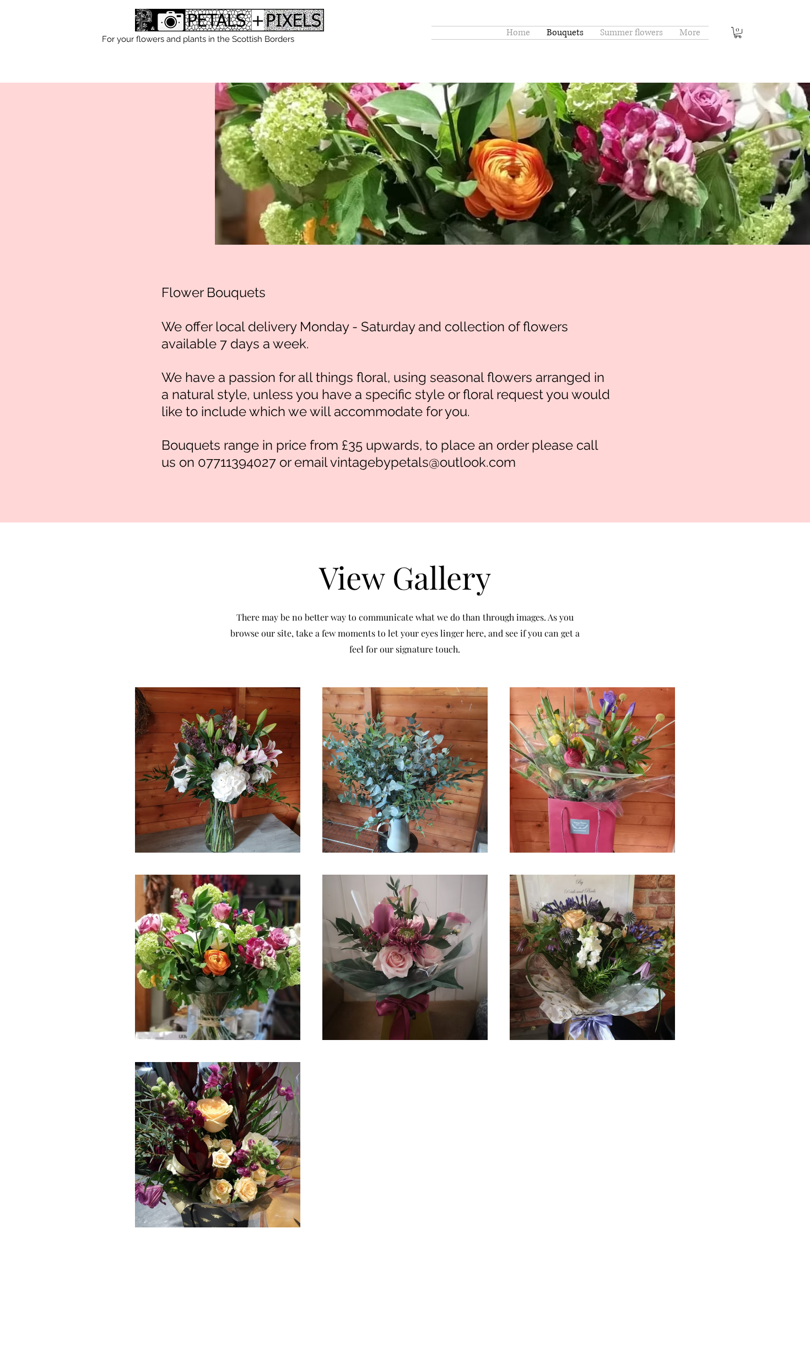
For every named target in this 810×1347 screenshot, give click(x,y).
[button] (737, 32)
